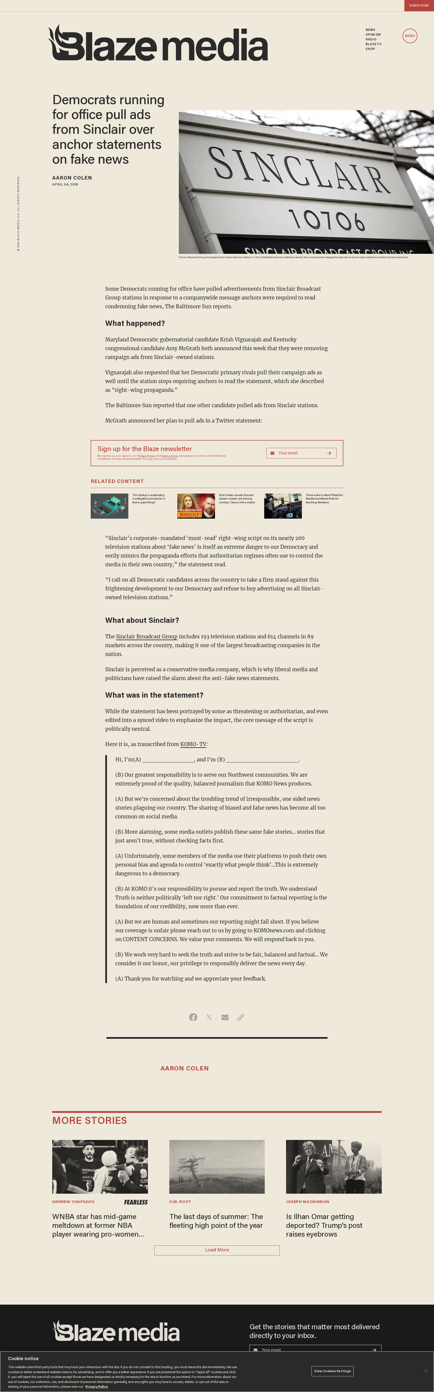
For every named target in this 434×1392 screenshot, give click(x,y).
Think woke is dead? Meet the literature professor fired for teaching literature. (324, 499)
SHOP (370, 49)
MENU (410, 36)
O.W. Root (180, 1202)
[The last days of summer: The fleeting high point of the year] (217, 1166)
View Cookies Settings (332, 1371)
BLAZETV (374, 44)
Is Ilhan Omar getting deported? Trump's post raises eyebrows (324, 1226)
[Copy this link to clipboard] (241, 1017)
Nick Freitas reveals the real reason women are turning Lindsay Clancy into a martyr (237, 499)
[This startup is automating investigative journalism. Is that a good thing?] (109, 505)
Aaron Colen (72, 178)
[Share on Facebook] (193, 1017)
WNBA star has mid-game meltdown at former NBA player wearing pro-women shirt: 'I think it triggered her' (98, 1227)
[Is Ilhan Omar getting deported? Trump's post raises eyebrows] (334, 1166)
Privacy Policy (146, 456)
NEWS (370, 30)
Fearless (136, 1202)
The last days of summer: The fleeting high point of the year (216, 1222)
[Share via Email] (225, 1017)
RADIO (371, 39)
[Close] (425, 1370)
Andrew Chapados (73, 1202)
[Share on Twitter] (209, 1017)
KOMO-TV (193, 744)
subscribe (419, 5)
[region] (217, 1371)
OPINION (373, 34)
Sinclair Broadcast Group (147, 636)
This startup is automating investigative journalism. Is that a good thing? (148, 499)
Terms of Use (169, 456)
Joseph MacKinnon (307, 1202)
